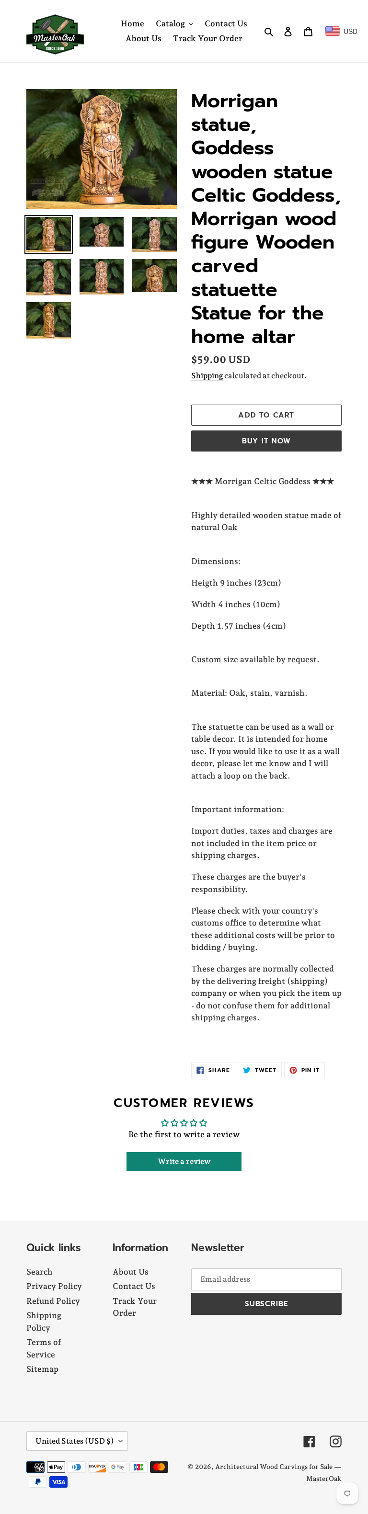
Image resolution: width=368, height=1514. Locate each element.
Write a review (184, 1161)
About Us (131, 1272)
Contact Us (134, 1286)
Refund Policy (53, 1301)
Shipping (207, 375)
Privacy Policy (54, 1286)
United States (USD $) (74, 1441)
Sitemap (42, 1369)
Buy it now (266, 441)
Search (39, 1272)
